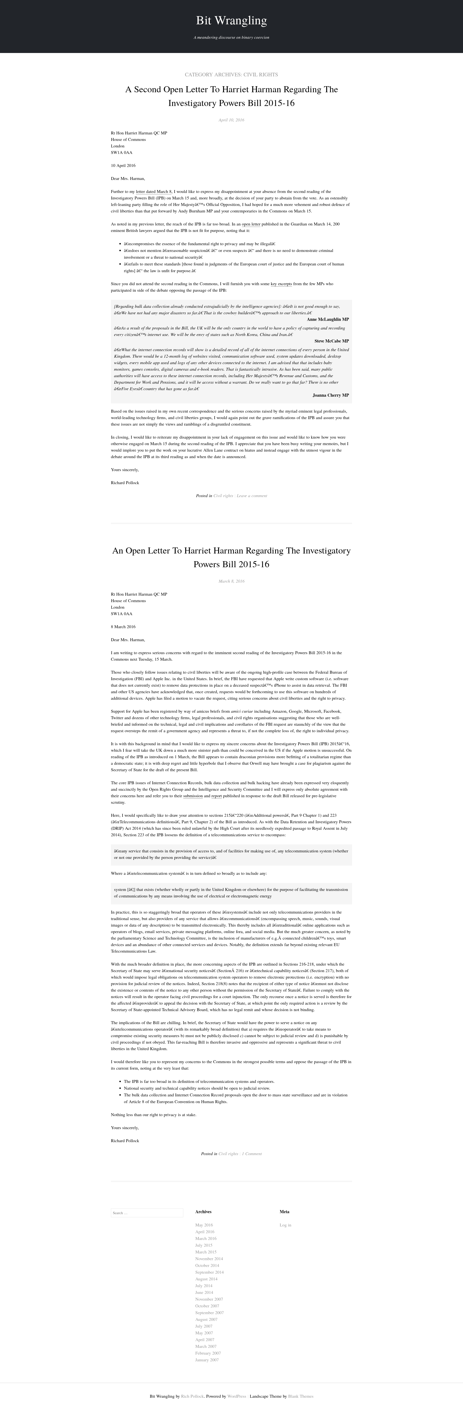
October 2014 (207, 1265)
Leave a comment (252, 495)
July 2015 (203, 1245)
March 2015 (206, 1252)
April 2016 (204, 1231)
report (216, 795)
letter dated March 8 (153, 191)
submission (193, 795)
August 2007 (206, 1319)
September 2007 (209, 1312)
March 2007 (206, 1346)
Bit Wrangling (231, 19)
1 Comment (252, 1153)
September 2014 (209, 1272)
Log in (285, 1225)
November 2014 (209, 1258)
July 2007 (203, 1326)
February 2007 (208, 1353)
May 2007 (204, 1333)
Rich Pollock (192, 1396)
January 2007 (207, 1360)
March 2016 (206, 1238)
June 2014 (204, 1292)
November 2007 (209, 1299)
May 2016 (204, 1225)
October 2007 (207, 1306)
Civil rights (223, 495)
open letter (251, 224)
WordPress (236, 1396)
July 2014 (203, 1285)
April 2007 (204, 1339)
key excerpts (281, 283)
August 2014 (206, 1279)
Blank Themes (300, 1396)
